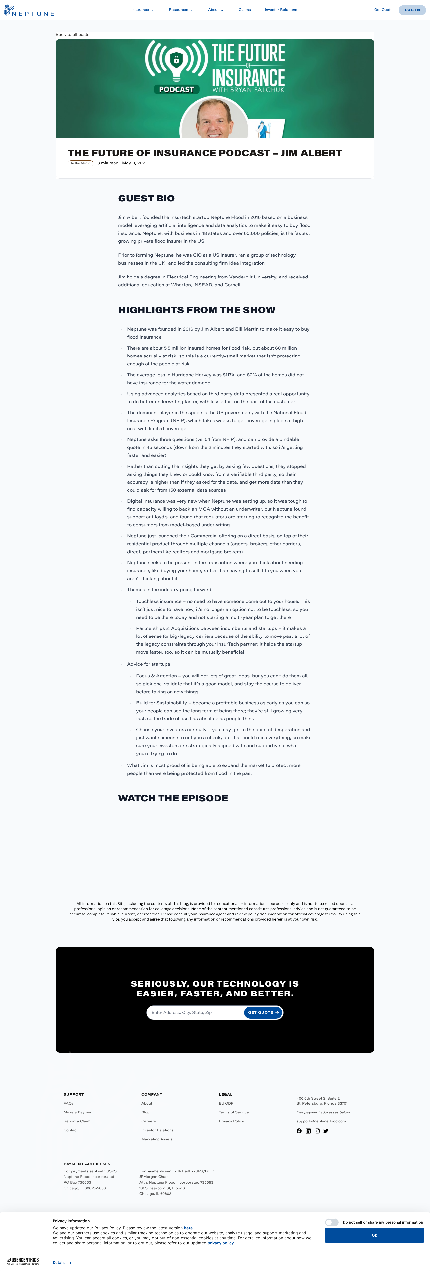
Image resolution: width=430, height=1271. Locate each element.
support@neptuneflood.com (321, 1121)
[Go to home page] (29, 10)
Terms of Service (234, 1112)
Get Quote (383, 10)
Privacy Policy (231, 1121)
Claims (245, 10)
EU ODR (226, 1104)
